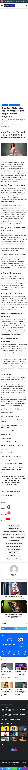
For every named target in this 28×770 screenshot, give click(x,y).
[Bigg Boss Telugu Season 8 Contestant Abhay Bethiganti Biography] (5, 739)
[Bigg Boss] (9, 5)
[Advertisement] (14, 24)
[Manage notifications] (24, 767)
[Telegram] (19, 768)
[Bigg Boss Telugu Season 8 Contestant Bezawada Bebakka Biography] (14, 734)
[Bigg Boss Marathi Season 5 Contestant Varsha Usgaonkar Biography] (7, 685)
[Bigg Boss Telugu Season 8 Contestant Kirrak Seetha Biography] (5, 728)
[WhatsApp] (14, 768)
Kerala (6, 537)
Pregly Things (14, 553)
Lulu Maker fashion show (14, 543)
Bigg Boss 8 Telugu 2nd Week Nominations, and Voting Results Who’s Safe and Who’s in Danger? (21, 674)
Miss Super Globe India (14, 550)
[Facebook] (12, 749)
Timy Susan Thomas (14, 559)
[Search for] (26, 6)
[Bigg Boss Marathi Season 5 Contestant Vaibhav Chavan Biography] (7, 666)
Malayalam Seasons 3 (14, 105)
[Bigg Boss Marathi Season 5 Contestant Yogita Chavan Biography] (23, 739)
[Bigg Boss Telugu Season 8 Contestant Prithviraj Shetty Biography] (21, 685)
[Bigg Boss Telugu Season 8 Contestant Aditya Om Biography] (23, 734)
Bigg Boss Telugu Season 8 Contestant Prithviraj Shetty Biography (20, 692)
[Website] (14, 577)
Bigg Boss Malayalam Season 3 (14, 531)
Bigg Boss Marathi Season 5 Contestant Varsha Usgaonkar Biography (6, 692)
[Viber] (25, 768)
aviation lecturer (14, 528)
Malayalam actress (14, 546)
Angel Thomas (14, 525)
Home (3, 102)
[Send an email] (8, 124)
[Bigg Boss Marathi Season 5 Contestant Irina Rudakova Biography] (14, 739)
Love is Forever (14, 540)
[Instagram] (15, 749)
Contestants (9, 102)
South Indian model (14, 556)
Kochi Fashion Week (18, 537)
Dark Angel (7, 534)
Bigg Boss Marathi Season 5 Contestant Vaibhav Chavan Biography (6, 674)
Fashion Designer (20, 534)
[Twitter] (8, 768)
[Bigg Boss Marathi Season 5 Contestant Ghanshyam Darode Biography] (5, 734)
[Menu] (2, 6)
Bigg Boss (5, 124)
